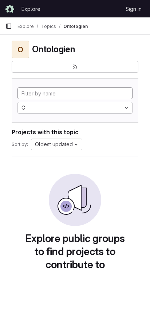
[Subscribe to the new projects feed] (75, 67)
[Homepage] (10, 9)
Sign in (134, 9)
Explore (30, 9)
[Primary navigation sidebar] (9, 26)
